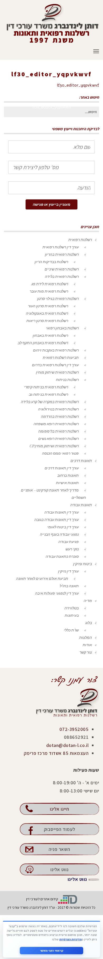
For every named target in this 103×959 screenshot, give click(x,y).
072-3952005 (74, 729)
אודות (87, 644)
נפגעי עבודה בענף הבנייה (59, 534)
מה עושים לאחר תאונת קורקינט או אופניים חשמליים (47, 81)
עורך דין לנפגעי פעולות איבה (57, 593)
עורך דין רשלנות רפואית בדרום (55, 364)
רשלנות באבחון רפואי (62, 327)
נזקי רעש (72, 548)
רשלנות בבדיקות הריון (51, 261)
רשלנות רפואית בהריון (62, 254)
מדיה (88, 600)
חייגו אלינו (59, 809)
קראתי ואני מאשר (51, 950)
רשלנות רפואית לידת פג (49, 283)
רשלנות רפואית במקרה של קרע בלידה (50, 401)
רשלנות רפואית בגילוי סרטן (58, 298)
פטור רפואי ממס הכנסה (60, 453)
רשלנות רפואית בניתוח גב (48, 394)
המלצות (85, 637)
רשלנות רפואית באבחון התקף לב (43, 342)
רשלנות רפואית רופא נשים (58, 438)
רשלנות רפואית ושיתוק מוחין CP (54, 445)
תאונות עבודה (81, 504)
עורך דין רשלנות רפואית (61, 246)
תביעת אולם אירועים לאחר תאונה (42, 578)
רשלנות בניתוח (67, 379)
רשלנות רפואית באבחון (50, 335)
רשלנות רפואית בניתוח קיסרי (46, 386)
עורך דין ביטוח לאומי (63, 526)
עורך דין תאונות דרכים (62, 467)
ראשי (96, 81)
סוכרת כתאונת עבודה (62, 556)
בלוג (88, 622)
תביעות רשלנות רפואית (61, 357)
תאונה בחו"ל (69, 585)
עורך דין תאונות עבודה (61, 512)
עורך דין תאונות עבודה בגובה (56, 519)
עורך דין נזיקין (68, 571)
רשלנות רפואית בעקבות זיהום (56, 350)
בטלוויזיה (71, 607)
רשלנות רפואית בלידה (62, 276)
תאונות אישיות (67, 482)
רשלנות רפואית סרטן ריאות (47, 320)
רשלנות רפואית (80, 239)
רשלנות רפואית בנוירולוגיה (58, 408)
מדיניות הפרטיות (70, 939)
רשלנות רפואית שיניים (62, 269)
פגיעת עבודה (68, 541)
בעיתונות (72, 615)
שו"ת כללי (71, 629)
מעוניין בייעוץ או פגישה (51, 204)
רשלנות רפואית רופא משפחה (56, 423)
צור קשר (85, 652)
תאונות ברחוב (68, 475)
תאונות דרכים (81, 460)
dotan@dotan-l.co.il (67, 745)
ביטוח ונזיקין (82, 563)
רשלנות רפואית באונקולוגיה (47, 313)
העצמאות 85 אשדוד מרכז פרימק (56, 753)
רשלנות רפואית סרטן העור (48, 305)
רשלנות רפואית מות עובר (49, 291)
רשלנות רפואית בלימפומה (58, 431)
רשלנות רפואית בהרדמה (60, 416)
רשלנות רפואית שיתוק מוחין (57, 372)
